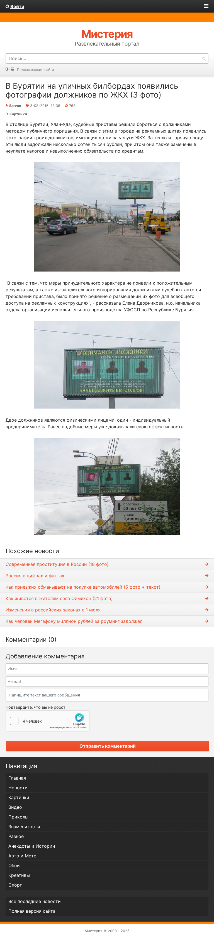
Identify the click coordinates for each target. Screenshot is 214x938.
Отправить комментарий (107, 746)
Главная (17, 778)
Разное (16, 836)
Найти (204, 58)
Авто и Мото (22, 856)
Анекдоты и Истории (31, 846)
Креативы (19, 875)
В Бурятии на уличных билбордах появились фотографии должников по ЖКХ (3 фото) (92, 90)
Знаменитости (24, 826)
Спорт (15, 885)
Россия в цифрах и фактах (35, 575)
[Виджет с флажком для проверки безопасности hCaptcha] (48, 721)
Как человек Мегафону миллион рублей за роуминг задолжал (74, 621)
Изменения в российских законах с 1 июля (53, 610)
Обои (14, 865)
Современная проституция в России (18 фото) (57, 564)
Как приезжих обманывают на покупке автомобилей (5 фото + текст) (83, 587)
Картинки (18, 114)
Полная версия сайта (35, 70)
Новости (18, 787)
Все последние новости (34, 901)
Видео (15, 807)
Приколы (18, 817)
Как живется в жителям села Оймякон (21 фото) (59, 598)
